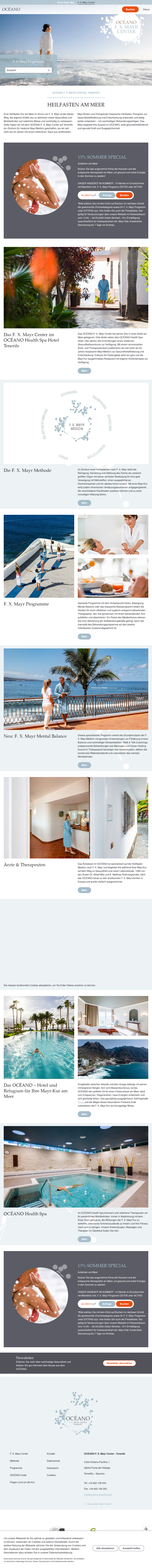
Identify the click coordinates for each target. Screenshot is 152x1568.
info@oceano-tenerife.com (98, 1494)
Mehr (84, 370)
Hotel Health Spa (65, 2)
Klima (81, 1102)
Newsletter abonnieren (119, 1363)
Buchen (124, 195)
